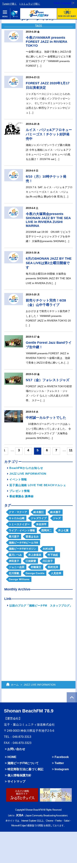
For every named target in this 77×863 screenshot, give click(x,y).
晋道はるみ (32, 536)
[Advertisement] (38, 639)
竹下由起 (53, 554)
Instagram (62, 769)
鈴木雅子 (55, 512)
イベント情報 (18, 479)
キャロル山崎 (16, 518)
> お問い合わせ (15, 749)
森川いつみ (15, 554)
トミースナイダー (19, 524)
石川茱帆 (14, 573)
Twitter (59, 763)
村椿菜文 (36, 567)
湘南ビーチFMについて (23, 763)
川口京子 (47, 560)
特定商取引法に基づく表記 (25, 769)
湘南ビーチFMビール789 (23, 542)
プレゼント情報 (19, 490)
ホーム (15, 684)
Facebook (62, 757)
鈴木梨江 (38, 512)
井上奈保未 (34, 554)
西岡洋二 (46, 530)
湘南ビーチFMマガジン (22, 548)
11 (71, 450)
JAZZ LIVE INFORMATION (27, 473)
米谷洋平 (41, 524)
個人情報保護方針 (19, 775)
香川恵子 (14, 536)
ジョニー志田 (16, 567)
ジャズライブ (39, 518)
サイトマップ (16, 781)
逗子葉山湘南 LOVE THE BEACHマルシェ (37, 485)
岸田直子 (14, 560)
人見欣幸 (56, 573)
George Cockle (35, 573)
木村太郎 (48, 548)
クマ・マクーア (18, 512)
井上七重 (63, 530)
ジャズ (57, 518)
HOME (11, 757)
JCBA (19, 815)
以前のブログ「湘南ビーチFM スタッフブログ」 (40, 605)
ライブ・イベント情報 (22, 530)
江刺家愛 (31, 560)
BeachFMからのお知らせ (26, 467)
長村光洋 (53, 567)
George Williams (19, 579)
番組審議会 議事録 (21, 496)
